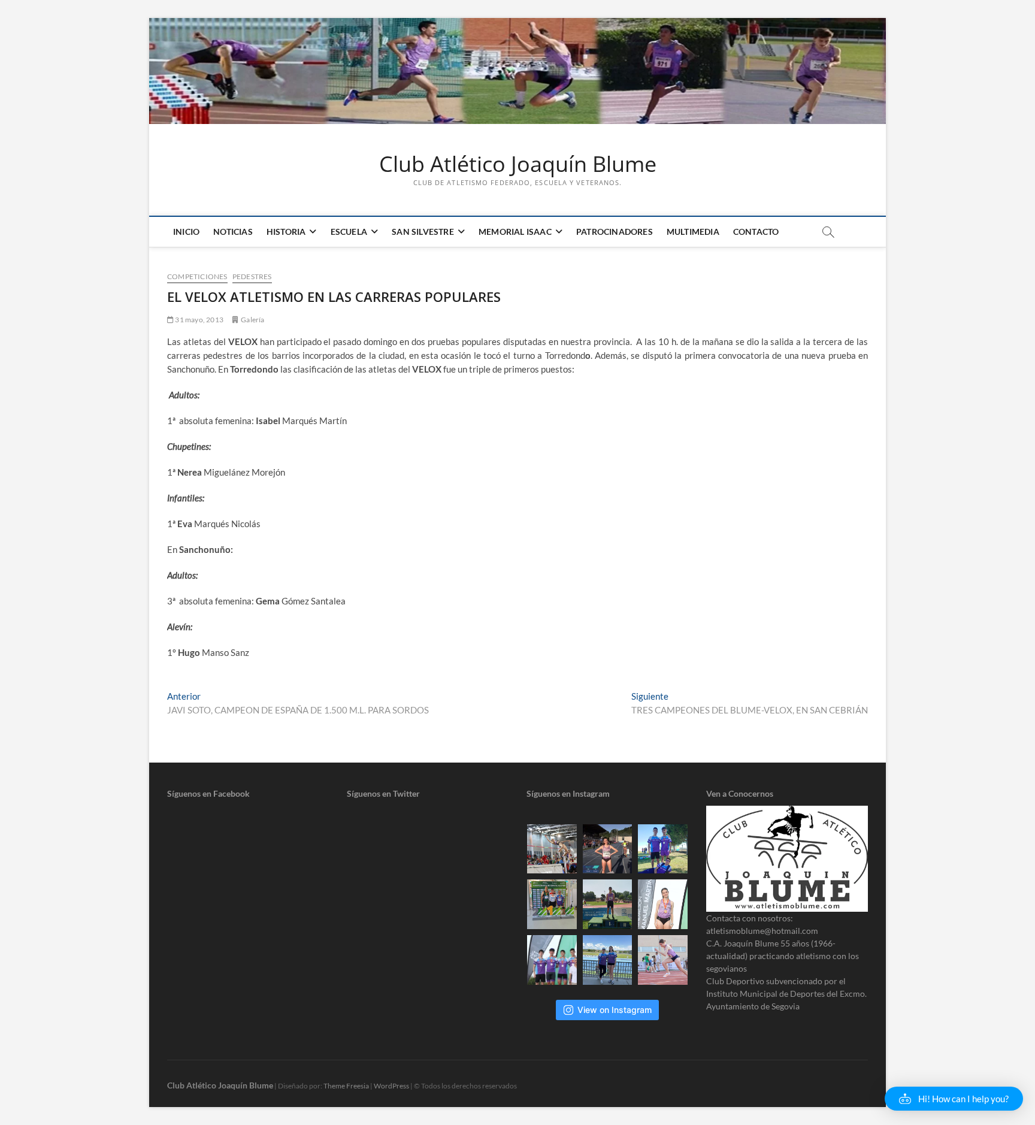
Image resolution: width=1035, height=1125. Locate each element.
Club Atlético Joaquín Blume (517, 164)
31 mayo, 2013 (198, 319)
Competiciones (197, 276)
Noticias (233, 231)
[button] (954, 1099)
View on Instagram (614, 1010)
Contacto (756, 231)
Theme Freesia (346, 1085)
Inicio (186, 231)
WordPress (391, 1085)
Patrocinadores (614, 231)
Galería (252, 319)
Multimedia (693, 231)
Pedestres (252, 276)
